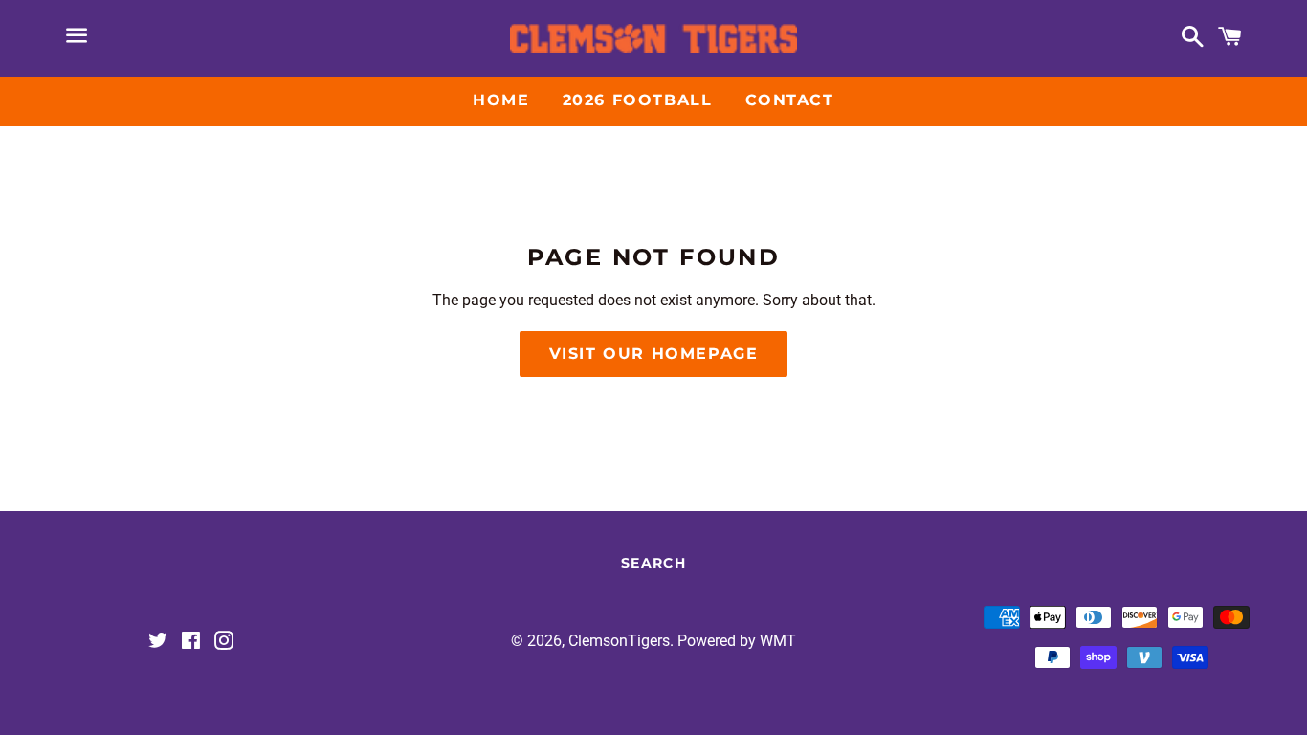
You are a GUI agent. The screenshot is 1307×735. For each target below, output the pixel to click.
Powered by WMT (736, 641)
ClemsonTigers (619, 641)
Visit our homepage (654, 354)
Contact (789, 100)
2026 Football (638, 100)
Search (653, 562)
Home (501, 100)
